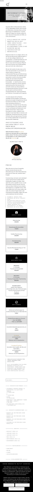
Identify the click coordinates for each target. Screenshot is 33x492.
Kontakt (14, 138)
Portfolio (21, 131)
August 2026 (11, 431)
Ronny (9, 412)
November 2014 (12, 440)
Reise (8, 450)
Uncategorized (12, 454)
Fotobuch (16, 335)
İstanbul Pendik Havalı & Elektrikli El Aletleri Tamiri (16, 390)
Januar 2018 (11, 435)
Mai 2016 (10, 436)
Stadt (9, 452)
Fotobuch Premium (16, 345)
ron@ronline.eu (16, 158)
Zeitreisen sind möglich (16, 403)
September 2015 (12, 438)
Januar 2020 (11, 433)
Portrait (10, 448)
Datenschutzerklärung (16, 488)
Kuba (8, 396)
